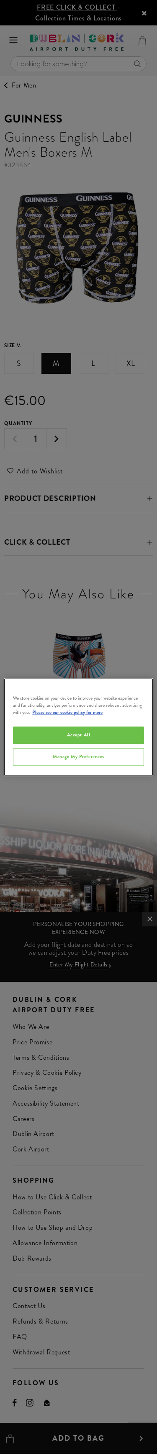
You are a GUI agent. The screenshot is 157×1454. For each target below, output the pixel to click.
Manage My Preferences (78, 756)
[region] (78, 727)
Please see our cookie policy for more (67, 712)
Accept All (78, 734)
